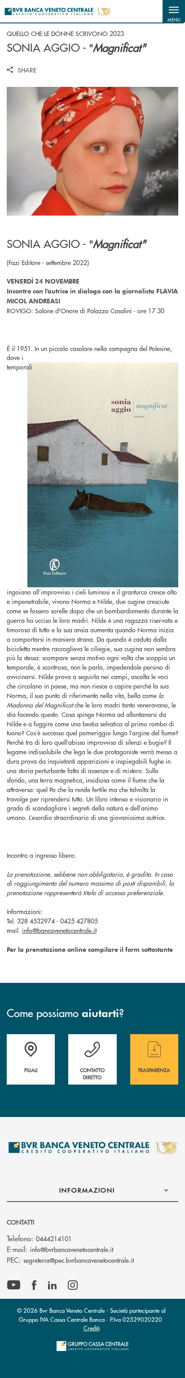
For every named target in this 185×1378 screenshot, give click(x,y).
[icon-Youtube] (14, 1285)
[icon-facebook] (34, 1285)
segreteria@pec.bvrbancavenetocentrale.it (78, 1260)
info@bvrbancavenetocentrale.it (71, 1249)
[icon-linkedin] (52, 1285)
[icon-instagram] (73, 1285)
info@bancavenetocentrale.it (59, 930)
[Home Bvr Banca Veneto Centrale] (57, 11)
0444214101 (54, 1238)
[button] (174, 11)
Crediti (92, 1328)
